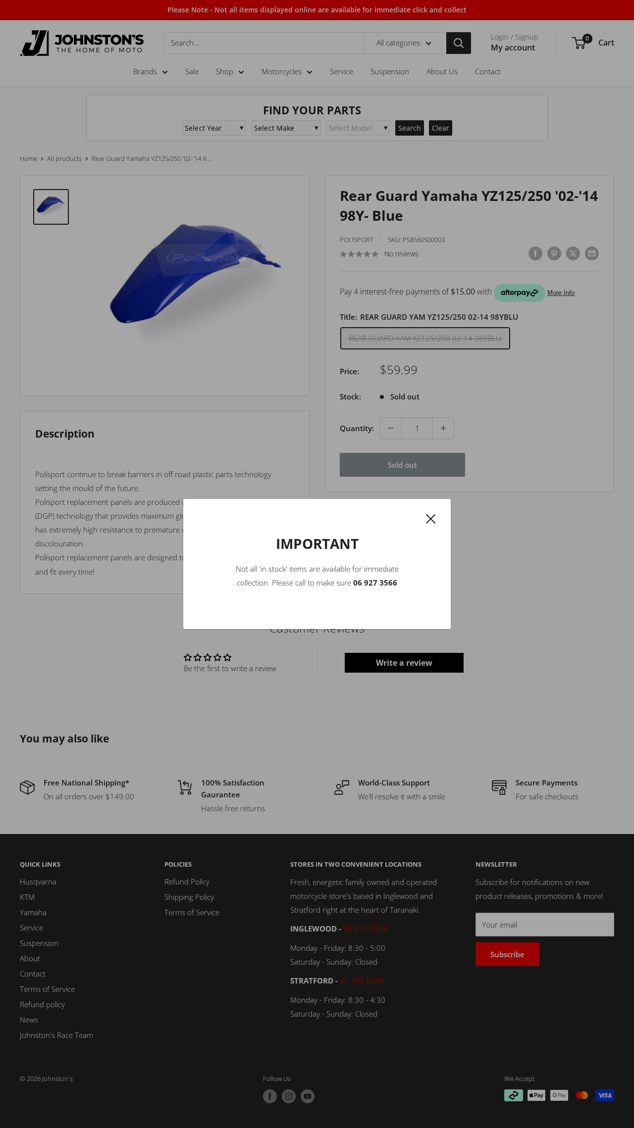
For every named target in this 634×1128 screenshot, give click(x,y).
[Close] (431, 518)
